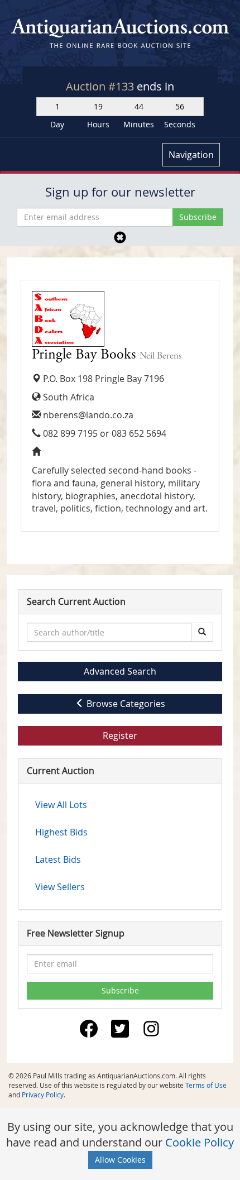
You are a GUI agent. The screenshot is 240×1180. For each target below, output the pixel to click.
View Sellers (60, 887)
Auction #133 (101, 86)
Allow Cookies (120, 1159)
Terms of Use (206, 1085)
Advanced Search (120, 671)
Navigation (191, 155)
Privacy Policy (43, 1094)
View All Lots (61, 805)
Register (120, 735)
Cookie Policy (199, 1142)
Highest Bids (61, 832)
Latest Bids (58, 859)
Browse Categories (124, 704)
